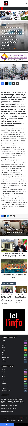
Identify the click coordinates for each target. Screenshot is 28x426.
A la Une (4, 350)
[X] (6, 83)
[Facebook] (2, 83)
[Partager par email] (13, 83)
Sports (3, 347)
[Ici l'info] (6, 3)
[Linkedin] (10, 83)
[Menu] (2, 3)
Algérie (4, 24)
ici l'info (24, 418)
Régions (4, 354)
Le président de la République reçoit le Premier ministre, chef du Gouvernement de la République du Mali (13, 232)
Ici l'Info (4, 48)
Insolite (3, 343)
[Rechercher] (26, 3)
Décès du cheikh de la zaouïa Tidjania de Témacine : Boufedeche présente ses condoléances (20, 297)
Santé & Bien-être (6, 362)
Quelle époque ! (5, 357)
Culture (4, 359)
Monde (3, 345)
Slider (3, 340)
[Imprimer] (17, 83)
